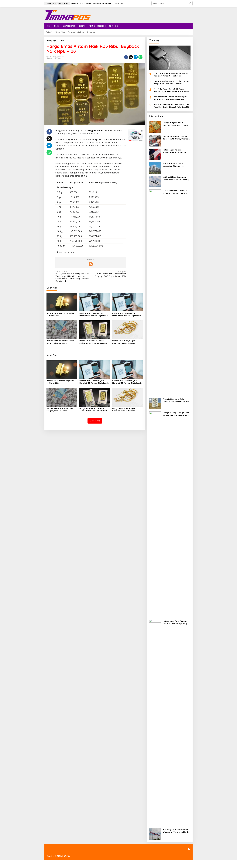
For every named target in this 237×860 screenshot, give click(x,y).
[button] (190, 3)
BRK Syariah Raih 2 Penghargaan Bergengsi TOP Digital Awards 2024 (110, 273)
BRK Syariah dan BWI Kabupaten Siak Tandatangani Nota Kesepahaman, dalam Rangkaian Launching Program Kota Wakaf (72, 276)
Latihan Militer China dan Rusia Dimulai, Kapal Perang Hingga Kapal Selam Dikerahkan (176, 178)
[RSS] (91, 264)
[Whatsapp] (140, 57)
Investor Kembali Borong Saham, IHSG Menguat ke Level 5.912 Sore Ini (171, 82)
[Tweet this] (131, 57)
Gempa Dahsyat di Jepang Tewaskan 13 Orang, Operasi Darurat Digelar (175, 137)
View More (95, 420)
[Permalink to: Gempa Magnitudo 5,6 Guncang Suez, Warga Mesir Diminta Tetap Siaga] (155, 127)
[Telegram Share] (136, 57)
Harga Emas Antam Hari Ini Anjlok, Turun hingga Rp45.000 (93, 342)
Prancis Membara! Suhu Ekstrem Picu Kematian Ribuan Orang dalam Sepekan (177, 400)
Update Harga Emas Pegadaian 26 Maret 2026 (61, 314)
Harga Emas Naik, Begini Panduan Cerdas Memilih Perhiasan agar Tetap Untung (125, 342)
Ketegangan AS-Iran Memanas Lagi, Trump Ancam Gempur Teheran (176, 151)
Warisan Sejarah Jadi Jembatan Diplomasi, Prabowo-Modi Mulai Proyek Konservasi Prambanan (176, 164)
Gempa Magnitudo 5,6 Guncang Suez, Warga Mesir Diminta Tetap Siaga (176, 123)
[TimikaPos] (68, 14)
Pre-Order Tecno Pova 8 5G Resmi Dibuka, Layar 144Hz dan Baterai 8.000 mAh (171, 90)
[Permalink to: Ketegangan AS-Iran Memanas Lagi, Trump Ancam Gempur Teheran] (155, 154)
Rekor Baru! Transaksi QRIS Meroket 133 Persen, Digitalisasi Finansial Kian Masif (93, 314)
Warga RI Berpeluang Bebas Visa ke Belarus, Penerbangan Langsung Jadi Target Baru (176, 414)
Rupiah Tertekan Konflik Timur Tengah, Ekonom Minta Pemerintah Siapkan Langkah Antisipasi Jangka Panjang (60, 342)
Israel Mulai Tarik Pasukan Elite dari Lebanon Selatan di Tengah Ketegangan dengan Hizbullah (176, 192)
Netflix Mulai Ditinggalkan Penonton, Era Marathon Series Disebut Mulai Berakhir (171, 105)
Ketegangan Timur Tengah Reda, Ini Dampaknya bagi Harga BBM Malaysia (175, 622)
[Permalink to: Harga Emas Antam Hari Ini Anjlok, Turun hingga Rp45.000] (94, 329)
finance (49, 58)
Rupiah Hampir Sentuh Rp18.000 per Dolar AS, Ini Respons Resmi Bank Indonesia (170, 97)
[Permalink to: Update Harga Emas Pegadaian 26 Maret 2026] (61, 302)
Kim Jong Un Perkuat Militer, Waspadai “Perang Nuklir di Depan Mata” (176, 830)
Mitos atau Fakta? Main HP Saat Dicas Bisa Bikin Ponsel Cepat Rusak (170, 74)
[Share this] (126, 57)
